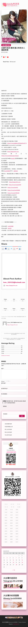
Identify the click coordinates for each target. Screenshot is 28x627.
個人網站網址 (4, 394)
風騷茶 (11, 539)
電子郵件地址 (4, 388)
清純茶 (11, 525)
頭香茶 (6, 539)
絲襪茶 (11, 533)
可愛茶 (17, 509)
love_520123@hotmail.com (14, 282)
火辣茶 (6, 528)
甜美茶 (17, 531)
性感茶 (6, 520)
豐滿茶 (6, 536)
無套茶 (11, 528)
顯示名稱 (3, 383)
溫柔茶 (17, 525)
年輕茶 (17, 517)
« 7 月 (13, 570)
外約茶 (12, 316)
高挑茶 (6, 541)
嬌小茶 (17, 515)
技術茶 (11, 520)
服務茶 (23, 316)
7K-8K (18, 504)
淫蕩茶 (6, 525)
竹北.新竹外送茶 (8, 435)
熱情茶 (4, 318)
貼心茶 (17, 536)
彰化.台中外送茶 (8, 429)
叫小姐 (9, 316)
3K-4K (6, 316)
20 (13, 562)
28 (16, 564)
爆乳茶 (11, 531)
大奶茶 (6, 515)
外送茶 (17, 512)
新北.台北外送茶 (8, 432)
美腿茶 (17, 533)
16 (22, 560)
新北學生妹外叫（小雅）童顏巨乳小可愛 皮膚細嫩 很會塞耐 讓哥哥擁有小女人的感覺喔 (14, 339)
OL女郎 (18, 506)
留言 (2, 368)
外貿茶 (11, 512)
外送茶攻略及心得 (9, 426)
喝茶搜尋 (5, 414)
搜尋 (22, 416)
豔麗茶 (11, 536)
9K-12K (6, 506)
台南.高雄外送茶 (6, 45)
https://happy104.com (11, 285)
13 (13, 560)
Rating (3, 381)
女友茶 (11, 515)
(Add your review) (5, 355)
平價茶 (15, 316)
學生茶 (6, 517)
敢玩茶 (6, 523)
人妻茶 (6, 509)
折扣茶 (17, 520)
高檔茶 (11, 541)
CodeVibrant (16, 624)
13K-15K (12, 506)
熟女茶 (17, 528)
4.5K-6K (12, 504)
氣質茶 (17, 523)
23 (22, 562)
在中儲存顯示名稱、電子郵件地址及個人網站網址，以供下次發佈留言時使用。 (14, 401)
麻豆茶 (17, 541)
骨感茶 (17, 539)
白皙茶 (6, 533)
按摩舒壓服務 (19, 316)
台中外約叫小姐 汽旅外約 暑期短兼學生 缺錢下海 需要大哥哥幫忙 (14, 334)
